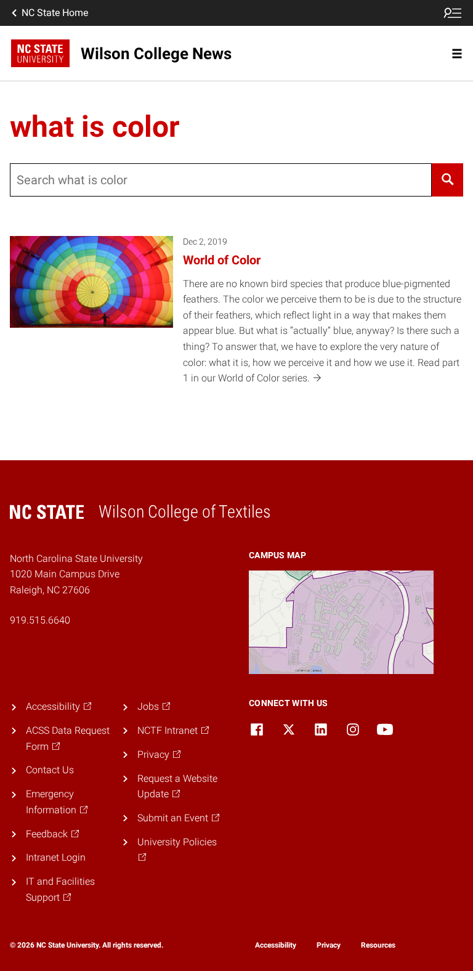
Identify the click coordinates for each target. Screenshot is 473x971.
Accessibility (275, 945)
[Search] (447, 180)
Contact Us (50, 770)
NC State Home (55, 12)
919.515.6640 (40, 620)
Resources (378, 945)
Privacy (329, 945)
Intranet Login (56, 857)
